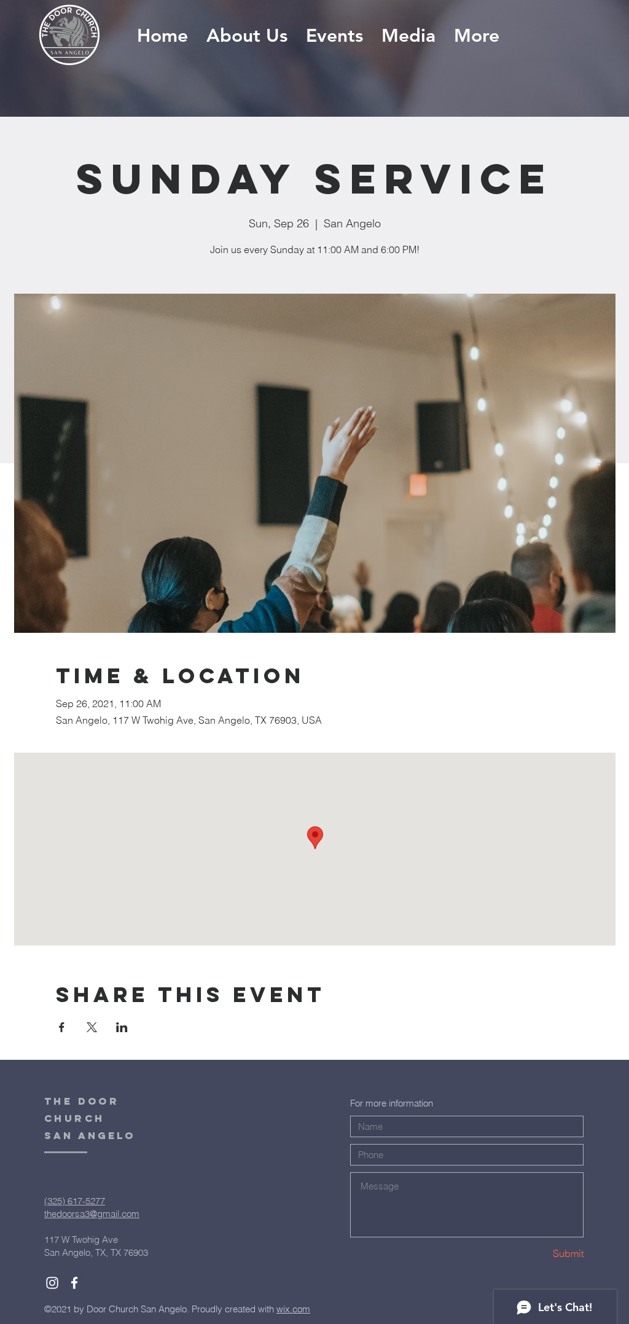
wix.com (293, 1309)
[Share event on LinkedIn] (122, 1027)
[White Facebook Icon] (74, 1283)
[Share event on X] (92, 1027)
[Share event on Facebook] (62, 1027)
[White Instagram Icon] (52, 1283)
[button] (408, 36)
